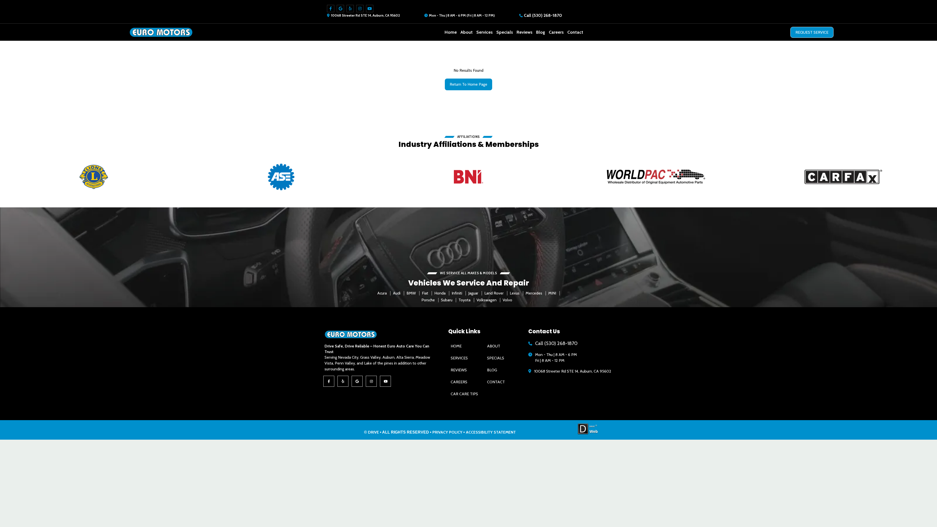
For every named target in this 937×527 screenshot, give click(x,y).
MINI (552, 293)
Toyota (464, 300)
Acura (382, 293)
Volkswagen (487, 300)
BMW (411, 293)
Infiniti (457, 293)
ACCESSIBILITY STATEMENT (491, 432)
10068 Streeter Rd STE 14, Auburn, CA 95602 (365, 15)
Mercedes (534, 293)
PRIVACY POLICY (447, 432)
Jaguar (473, 293)
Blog (540, 32)
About (466, 32)
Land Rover (494, 293)
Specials (504, 32)
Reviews (524, 32)
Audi (396, 293)
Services (484, 32)
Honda (440, 293)
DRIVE (373, 432)
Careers (556, 32)
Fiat (425, 293)
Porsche (428, 300)
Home (451, 32)
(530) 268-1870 (547, 15)
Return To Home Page (468, 84)
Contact (575, 32)
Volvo (507, 300)
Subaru (446, 300)
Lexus (514, 293)
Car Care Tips (464, 394)
